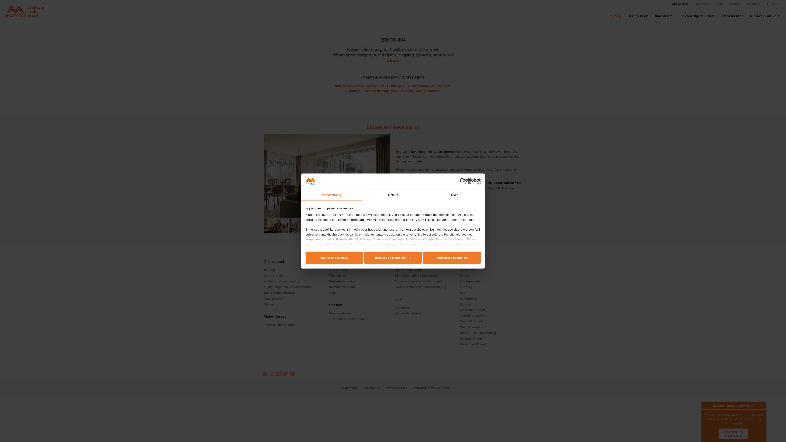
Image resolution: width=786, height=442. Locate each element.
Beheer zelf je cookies (390, 257)
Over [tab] (454, 194)
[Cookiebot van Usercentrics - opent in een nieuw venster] (463, 181)
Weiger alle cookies (334, 257)
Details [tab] (393, 194)
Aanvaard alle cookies (452, 257)
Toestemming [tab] (331, 194)
